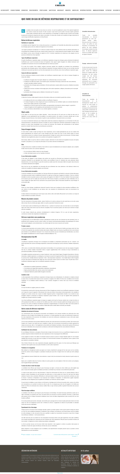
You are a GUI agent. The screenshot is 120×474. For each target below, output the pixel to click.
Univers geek (75, 10)
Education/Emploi (33, 10)
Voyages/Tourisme (15, 10)
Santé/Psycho (52, 10)
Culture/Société (5, 10)
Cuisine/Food (24, 10)
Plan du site (60, 473)
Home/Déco (68, 10)
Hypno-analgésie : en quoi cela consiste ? (32, 434)
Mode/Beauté (60, 10)
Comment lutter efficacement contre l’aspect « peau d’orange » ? (66, 435)
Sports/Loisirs (43, 10)
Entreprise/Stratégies (85, 10)
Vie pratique (108, 10)
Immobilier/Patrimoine (98, 10)
